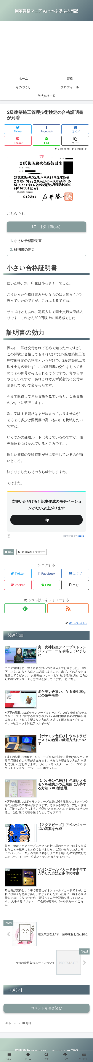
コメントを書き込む (46, 1008)
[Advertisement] (46, 47)
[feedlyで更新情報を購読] (25, 608)
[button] (84, 631)
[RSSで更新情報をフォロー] (68, 608)
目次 (42, 226)
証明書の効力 (24, 249)
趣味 (10, 551)
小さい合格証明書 (28, 240)
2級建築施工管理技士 (32, 551)
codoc (80, 535)
